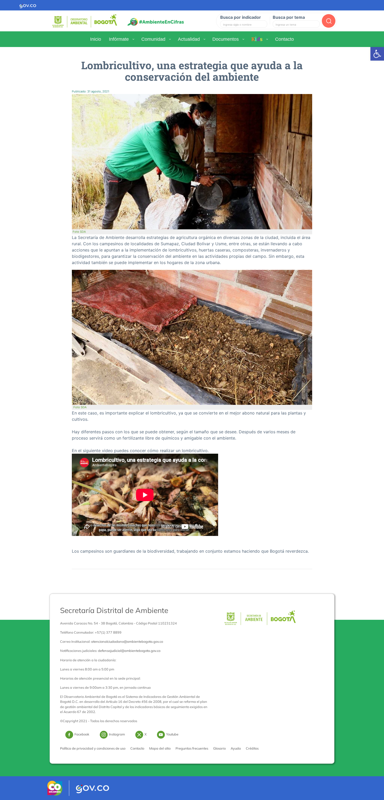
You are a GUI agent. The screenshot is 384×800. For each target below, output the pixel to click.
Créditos (252, 748)
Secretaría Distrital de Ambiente (114, 610)
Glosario (219, 748)
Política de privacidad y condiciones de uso (92, 748)
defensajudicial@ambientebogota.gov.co (129, 651)
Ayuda (236, 748)
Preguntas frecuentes (192, 748)
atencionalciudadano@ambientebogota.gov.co (127, 641)
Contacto (137, 748)
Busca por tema (289, 17)
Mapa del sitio (160, 748)
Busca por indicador (240, 17)
